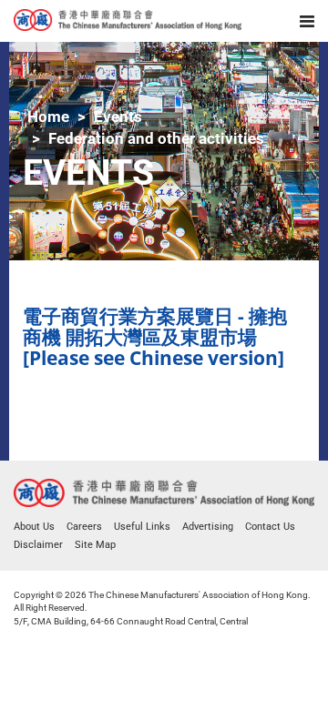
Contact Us (270, 526)
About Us (34, 526)
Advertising (207, 526)
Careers (84, 526)
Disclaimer (38, 545)
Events (118, 116)
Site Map (95, 545)
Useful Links (142, 526)
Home (48, 116)
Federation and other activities (156, 138)
